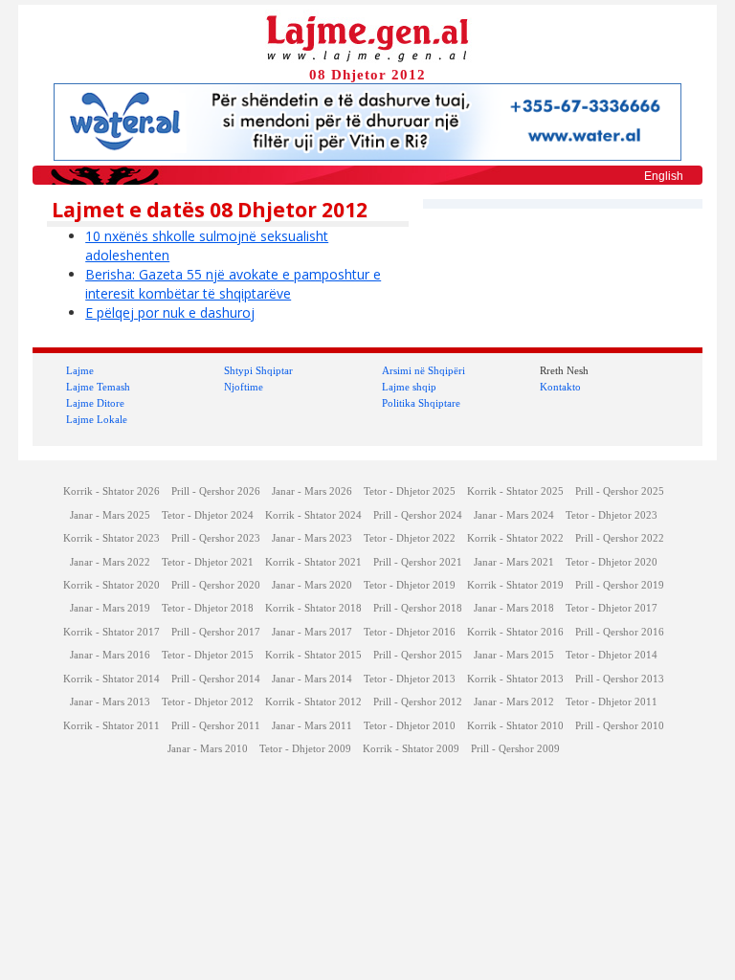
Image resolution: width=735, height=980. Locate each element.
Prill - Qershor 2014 (215, 679)
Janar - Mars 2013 (110, 702)
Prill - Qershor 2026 (215, 491)
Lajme (80, 370)
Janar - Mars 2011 (312, 726)
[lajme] (367, 37)
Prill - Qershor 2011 (215, 726)
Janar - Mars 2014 (312, 679)
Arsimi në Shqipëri (423, 370)
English (663, 176)
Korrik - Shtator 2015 (313, 655)
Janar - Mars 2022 (110, 562)
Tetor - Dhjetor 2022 (410, 538)
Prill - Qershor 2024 (417, 515)
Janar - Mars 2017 (312, 632)
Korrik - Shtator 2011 (111, 726)
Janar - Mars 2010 (207, 749)
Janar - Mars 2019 (110, 608)
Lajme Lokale (96, 419)
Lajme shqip (409, 386)
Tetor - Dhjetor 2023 (611, 515)
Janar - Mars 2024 (514, 515)
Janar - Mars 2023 (312, 538)
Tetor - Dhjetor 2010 (410, 726)
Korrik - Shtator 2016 (515, 632)
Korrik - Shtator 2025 (515, 491)
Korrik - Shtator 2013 (515, 679)
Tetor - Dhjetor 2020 (611, 562)
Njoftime (243, 386)
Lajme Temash (98, 386)
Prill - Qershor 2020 (215, 585)
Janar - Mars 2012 (514, 702)
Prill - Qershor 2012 (417, 702)
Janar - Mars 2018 (514, 608)
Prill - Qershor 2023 (215, 538)
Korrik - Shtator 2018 (313, 608)
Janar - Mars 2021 (514, 562)
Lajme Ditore (95, 403)
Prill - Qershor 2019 (619, 585)
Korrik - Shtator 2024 (313, 515)
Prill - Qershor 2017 (215, 632)
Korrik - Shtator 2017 (111, 632)
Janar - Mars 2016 (110, 655)
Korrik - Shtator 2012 (313, 702)
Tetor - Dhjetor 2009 (305, 749)
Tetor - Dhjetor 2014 (611, 655)
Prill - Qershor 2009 (515, 749)
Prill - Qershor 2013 (619, 679)
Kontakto (560, 386)
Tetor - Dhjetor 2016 (410, 632)
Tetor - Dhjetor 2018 (208, 608)
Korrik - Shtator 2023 (111, 538)
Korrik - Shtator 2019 (515, 585)
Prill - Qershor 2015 (417, 655)
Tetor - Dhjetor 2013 (410, 679)
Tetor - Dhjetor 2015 (208, 655)
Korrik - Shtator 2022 (515, 538)
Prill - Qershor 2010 (619, 726)
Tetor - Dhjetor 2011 (611, 702)
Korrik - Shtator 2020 (111, 585)
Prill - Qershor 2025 (619, 491)
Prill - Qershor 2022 (619, 538)
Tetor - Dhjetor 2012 (208, 702)
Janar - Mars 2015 (514, 655)
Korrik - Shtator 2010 (515, 726)
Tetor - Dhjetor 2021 (208, 562)
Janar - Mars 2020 (312, 585)
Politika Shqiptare (421, 403)
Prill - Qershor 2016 (619, 632)
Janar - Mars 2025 (110, 515)
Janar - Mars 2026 (312, 491)
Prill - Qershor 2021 (417, 562)
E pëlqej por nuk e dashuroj (170, 312)
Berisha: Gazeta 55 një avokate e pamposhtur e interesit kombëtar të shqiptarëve (233, 283)
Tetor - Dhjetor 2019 (410, 585)
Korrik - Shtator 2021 (313, 562)
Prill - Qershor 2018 (417, 608)
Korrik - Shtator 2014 (111, 679)
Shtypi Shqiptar (258, 370)
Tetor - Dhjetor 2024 (208, 515)
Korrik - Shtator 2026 (111, 491)
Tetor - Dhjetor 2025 (410, 491)
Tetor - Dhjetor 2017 (611, 608)
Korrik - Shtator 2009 (411, 749)
